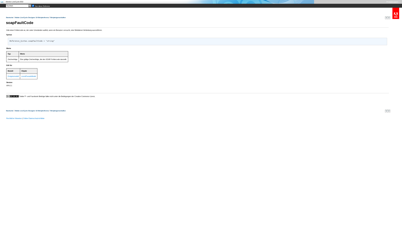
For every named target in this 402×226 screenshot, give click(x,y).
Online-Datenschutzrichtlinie (33, 118)
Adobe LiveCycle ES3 (14, 2)
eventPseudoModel (28, 76)
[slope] (386, 18)
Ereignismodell (13, 76)
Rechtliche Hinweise (14, 118)
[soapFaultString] (389, 18)
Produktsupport (392, 2)
